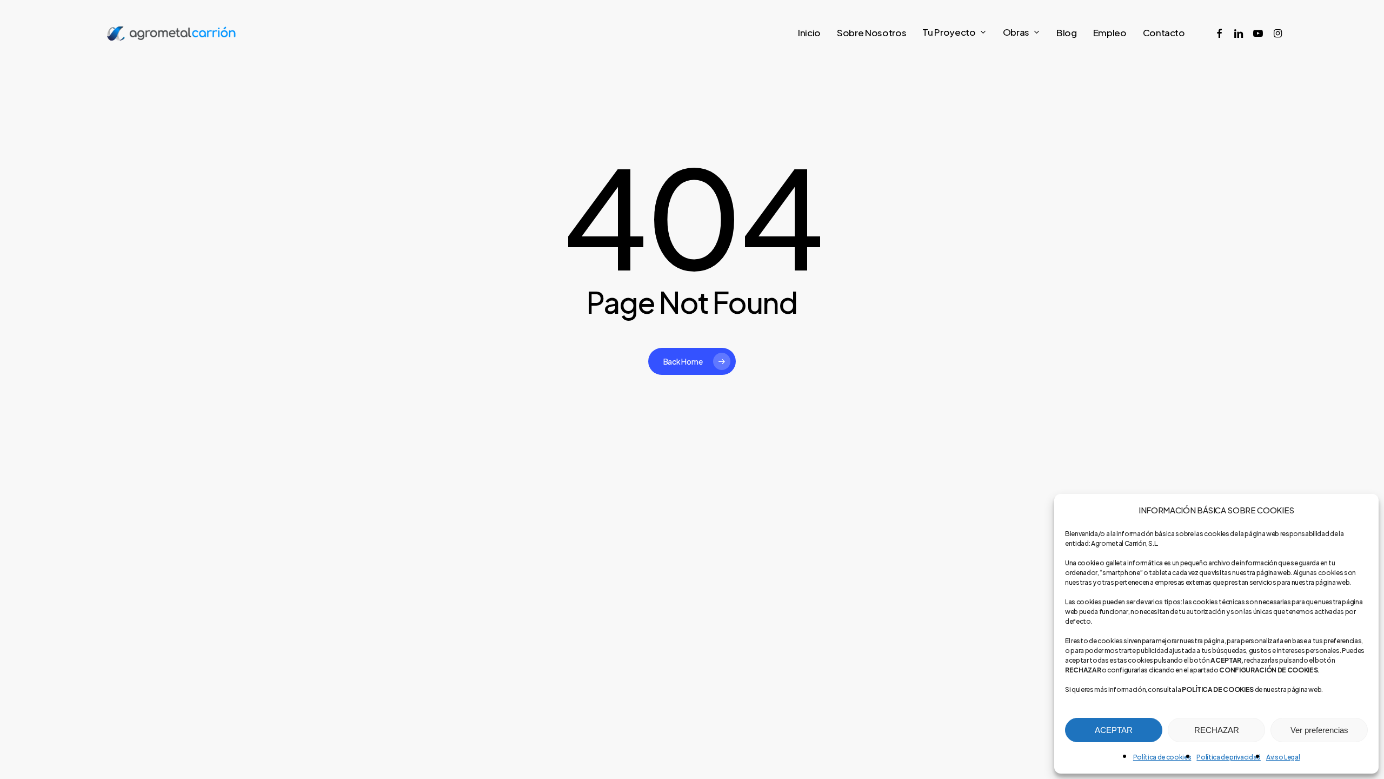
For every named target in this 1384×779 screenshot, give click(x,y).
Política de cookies (1162, 757)
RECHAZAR (1216, 730)
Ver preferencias (1319, 730)
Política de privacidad (1228, 757)
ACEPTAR (1114, 730)
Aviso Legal (1283, 757)
